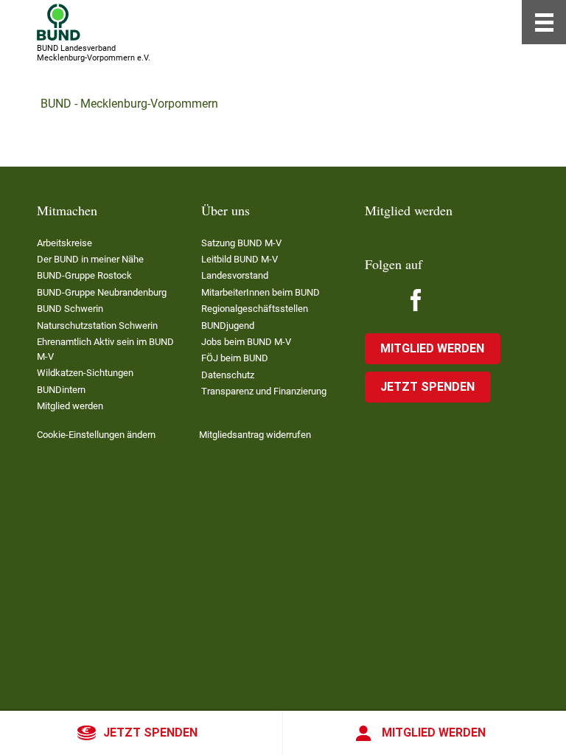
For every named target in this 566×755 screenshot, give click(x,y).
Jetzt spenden (150, 733)
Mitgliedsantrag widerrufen (255, 434)
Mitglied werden (434, 733)
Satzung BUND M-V (241, 242)
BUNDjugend (227, 325)
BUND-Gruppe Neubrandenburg (102, 292)
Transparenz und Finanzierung (263, 391)
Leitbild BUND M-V (239, 259)
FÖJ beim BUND (234, 357)
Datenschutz (227, 374)
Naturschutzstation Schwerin (97, 325)
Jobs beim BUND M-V (246, 341)
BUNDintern (61, 389)
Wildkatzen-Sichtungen (85, 372)
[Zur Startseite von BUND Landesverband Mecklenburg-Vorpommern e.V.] (58, 22)
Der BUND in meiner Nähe (90, 259)
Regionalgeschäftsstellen (254, 308)
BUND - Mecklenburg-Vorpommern (129, 104)
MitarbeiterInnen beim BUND (260, 292)
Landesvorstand (234, 275)
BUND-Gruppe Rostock (84, 275)
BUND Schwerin (70, 308)
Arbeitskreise (64, 242)
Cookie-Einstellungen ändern (96, 434)
